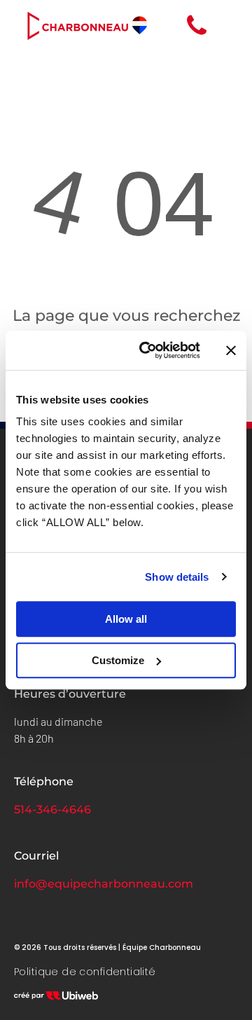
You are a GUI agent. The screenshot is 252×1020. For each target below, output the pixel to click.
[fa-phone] (196, 34)
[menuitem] (85, 972)
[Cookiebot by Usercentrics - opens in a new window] (147, 350)
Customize (118, 660)
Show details (177, 577)
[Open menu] (227, 25)
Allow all (126, 619)
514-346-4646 (52, 809)
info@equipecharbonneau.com (103, 883)
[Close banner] (231, 350)
